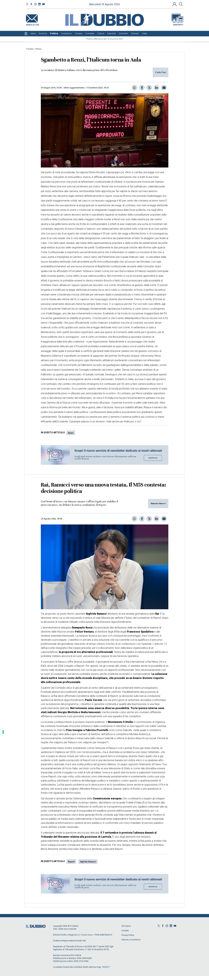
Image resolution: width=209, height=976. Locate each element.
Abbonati (178, 24)
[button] (174, 4)
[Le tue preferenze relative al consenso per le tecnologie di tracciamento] (3, 732)
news (70, 433)
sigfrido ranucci (88, 861)
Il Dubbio (30, 49)
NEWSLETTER (32, 24)
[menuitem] (33, 33)
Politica (38, 49)
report (71, 861)
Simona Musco (158, 503)
